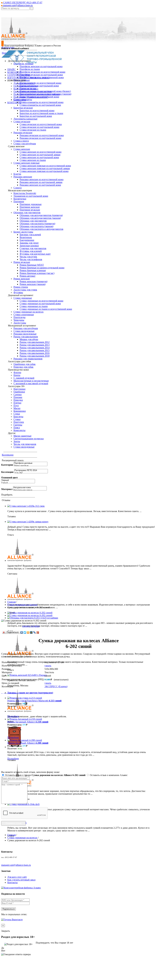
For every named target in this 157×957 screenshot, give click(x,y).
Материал (6, 489)
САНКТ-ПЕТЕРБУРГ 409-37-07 (22, 2)
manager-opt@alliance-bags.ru (17, 5)
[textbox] (15, 8)
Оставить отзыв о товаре (44, 775)
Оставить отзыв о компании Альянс (108, 775)
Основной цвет (9, 477)
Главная (11, 602)
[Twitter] (25, 632)
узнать (47, 665)
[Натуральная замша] (30, 490)
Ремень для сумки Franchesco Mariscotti (34, 700)
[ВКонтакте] (21, 632)
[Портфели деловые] (30, 463)
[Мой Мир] (31, 632)
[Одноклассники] (28, 632)
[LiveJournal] (34, 632)
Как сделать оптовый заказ (21, 879)
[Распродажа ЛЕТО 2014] (31, 470)
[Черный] (18, 480)
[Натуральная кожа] (30, 487)
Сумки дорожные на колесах (22, 604)
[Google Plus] (37, 632)
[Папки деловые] (30, 466)
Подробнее (13, 716)
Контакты (12, 882)
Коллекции (7, 455)
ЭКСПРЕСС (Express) (55, 686)
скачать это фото (31, 626)
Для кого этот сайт (17, 877)
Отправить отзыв (13, 823)
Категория (7, 464)
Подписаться (8, 909)
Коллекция (7, 472)
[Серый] (18, 483)
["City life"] (31, 473)
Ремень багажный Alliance (27, 722)
